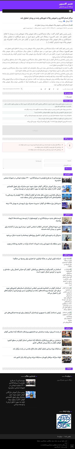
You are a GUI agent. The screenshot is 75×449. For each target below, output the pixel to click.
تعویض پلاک (69, 97)
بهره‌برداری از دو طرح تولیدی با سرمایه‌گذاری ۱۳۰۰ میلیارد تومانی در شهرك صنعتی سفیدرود (32, 179)
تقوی (24, 28)
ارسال (68, 21)
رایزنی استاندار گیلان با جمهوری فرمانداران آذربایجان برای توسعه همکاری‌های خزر (32, 312)
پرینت (60, 21)
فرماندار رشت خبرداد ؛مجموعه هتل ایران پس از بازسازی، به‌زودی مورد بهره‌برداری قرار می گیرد (47, 115)
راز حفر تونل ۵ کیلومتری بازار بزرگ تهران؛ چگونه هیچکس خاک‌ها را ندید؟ (52, 112)
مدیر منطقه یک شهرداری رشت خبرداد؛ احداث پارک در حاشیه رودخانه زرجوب (34, 243)
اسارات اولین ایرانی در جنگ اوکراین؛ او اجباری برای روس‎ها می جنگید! (37, 258)
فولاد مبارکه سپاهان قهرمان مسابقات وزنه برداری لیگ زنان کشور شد (37, 357)
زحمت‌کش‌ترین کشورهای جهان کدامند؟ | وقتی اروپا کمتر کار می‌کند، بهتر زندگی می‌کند (48, 121)
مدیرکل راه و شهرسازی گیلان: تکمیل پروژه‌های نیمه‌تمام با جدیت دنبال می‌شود (33, 235)
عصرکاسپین (57, 447)
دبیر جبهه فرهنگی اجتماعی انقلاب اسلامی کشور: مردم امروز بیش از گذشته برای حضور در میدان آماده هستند (33, 228)
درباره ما (59, 436)
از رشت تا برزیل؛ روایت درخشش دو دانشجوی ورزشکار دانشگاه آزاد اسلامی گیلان (32, 331)
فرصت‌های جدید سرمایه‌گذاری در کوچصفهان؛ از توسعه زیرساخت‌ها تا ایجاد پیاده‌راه (34, 219)
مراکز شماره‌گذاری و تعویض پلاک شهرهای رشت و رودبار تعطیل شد (46, 18)
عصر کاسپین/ (68, 51)
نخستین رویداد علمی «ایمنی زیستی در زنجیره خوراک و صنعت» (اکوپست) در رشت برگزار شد (47, 109)
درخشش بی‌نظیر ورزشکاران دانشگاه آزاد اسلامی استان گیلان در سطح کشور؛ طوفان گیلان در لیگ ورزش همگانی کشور (34, 341)
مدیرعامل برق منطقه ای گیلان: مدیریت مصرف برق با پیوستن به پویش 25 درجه (33, 203)
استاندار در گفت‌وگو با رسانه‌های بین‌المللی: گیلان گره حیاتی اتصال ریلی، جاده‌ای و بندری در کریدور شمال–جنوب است (32, 271)
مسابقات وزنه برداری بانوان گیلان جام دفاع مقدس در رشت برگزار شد (37, 348)
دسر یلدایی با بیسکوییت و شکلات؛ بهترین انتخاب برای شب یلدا (54, 118)
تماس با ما (68, 436)
